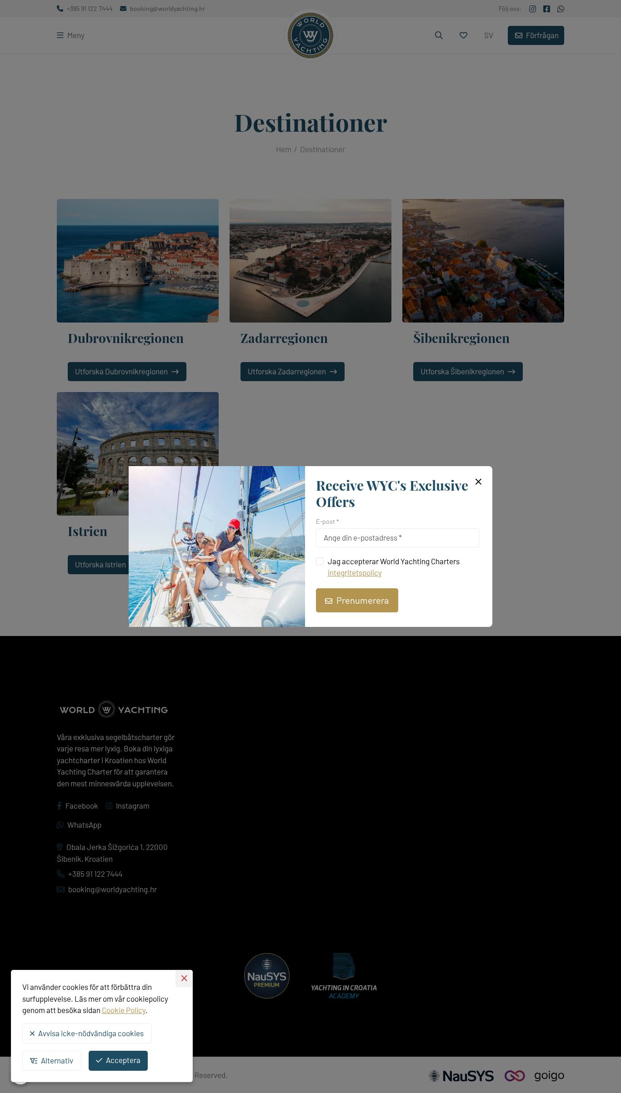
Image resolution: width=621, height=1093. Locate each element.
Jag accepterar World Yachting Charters (394, 566)
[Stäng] (477, 482)
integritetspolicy (355, 572)
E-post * (327, 521)
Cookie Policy (123, 1009)
